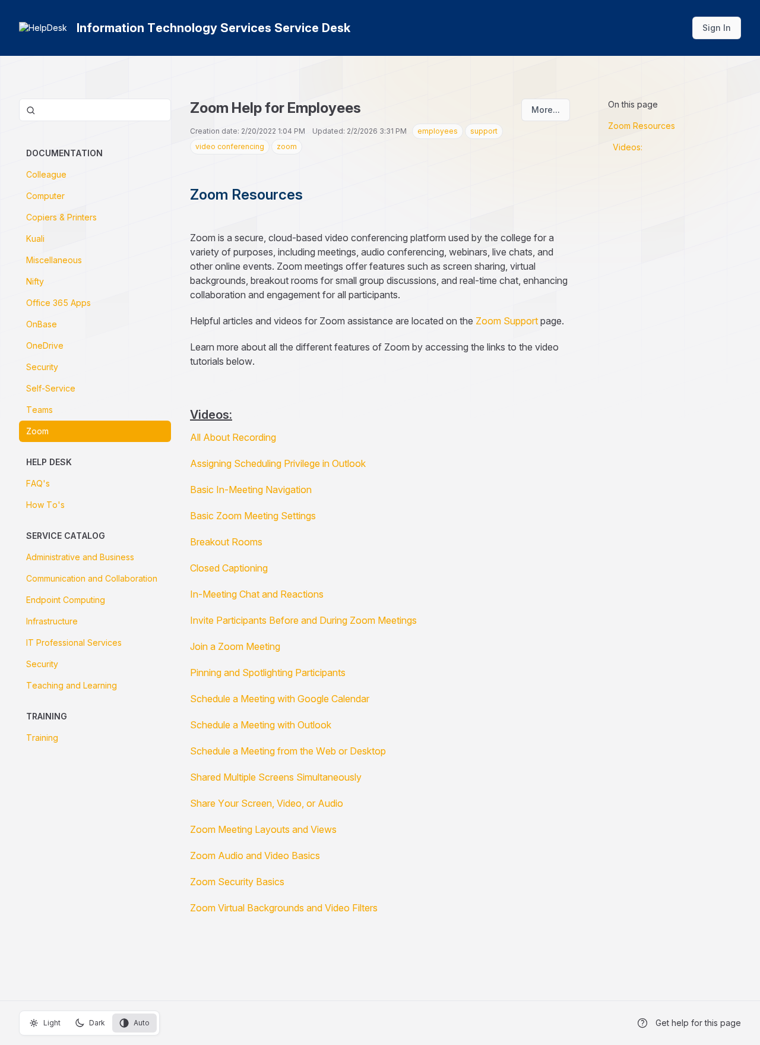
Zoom (37, 431)
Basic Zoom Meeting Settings (253, 516)
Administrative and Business (80, 557)
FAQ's (38, 483)
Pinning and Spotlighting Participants (268, 672)
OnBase (41, 324)
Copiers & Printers (61, 217)
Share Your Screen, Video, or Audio (266, 803)
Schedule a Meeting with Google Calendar (279, 699)
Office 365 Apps (58, 303)
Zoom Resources (641, 126)
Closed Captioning (229, 568)
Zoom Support (507, 321)
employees (437, 131)
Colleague (46, 174)
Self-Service (50, 388)
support (484, 131)
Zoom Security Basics (237, 882)
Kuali (35, 238)
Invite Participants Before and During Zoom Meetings (303, 620)
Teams (39, 410)
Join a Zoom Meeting (235, 646)
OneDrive (45, 345)
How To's (45, 505)
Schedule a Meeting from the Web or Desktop (288, 751)
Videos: (627, 147)
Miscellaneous (54, 260)
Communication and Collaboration (91, 578)
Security (42, 367)
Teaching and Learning (71, 685)
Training (42, 738)
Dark (97, 1022)
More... (545, 110)
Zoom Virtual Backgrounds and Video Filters (284, 908)
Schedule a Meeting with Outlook (260, 725)
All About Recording (233, 437)
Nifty (35, 281)
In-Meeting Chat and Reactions (257, 594)
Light (52, 1022)
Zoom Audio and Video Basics (255, 855)
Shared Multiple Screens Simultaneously (276, 777)
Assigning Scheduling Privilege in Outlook (278, 463)
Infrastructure (52, 621)
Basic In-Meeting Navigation (251, 489)
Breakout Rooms (226, 542)
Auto (142, 1022)
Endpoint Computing (65, 600)
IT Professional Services (74, 642)
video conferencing (229, 146)
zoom (287, 146)
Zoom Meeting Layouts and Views (263, 829)
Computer (45, 196)
